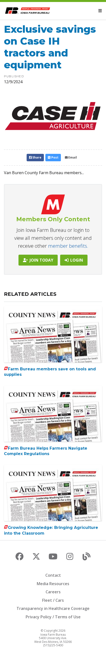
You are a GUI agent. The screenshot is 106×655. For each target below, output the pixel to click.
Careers (53, 592)
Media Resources (53, 583)
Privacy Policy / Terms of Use (53, 617)
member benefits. (68, 246)
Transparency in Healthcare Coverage (53, 608)
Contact (53, 575)
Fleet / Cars (53, 600)
